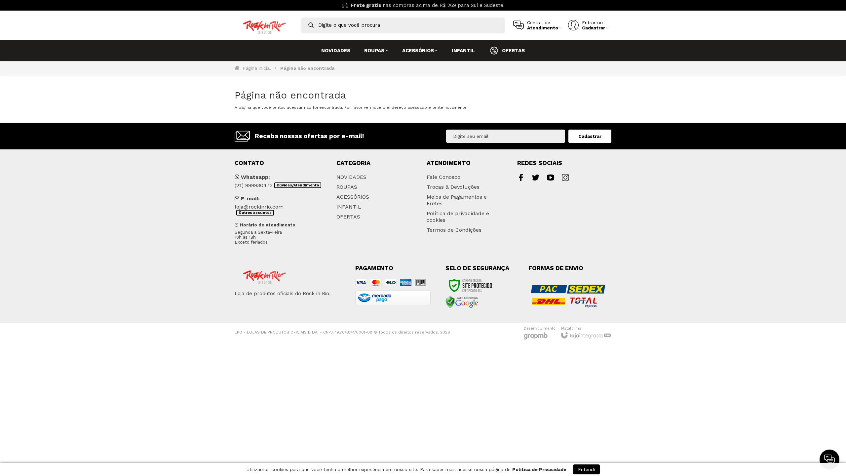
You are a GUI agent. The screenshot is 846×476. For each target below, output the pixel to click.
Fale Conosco (443, 177)
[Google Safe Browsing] (462, 301)
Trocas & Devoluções (453, 187)
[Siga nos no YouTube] (550, 177)
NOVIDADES (351, 177)
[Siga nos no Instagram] (565, 177)
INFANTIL (348, 207)
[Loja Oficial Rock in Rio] (264, 25)
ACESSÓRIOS (352, 197)
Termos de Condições (454, 230)
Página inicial (257, 68)
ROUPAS (346, 187)
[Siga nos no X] (535, 177)
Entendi (586, 469)
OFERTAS (348, 217)
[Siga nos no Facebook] (520, 177)
